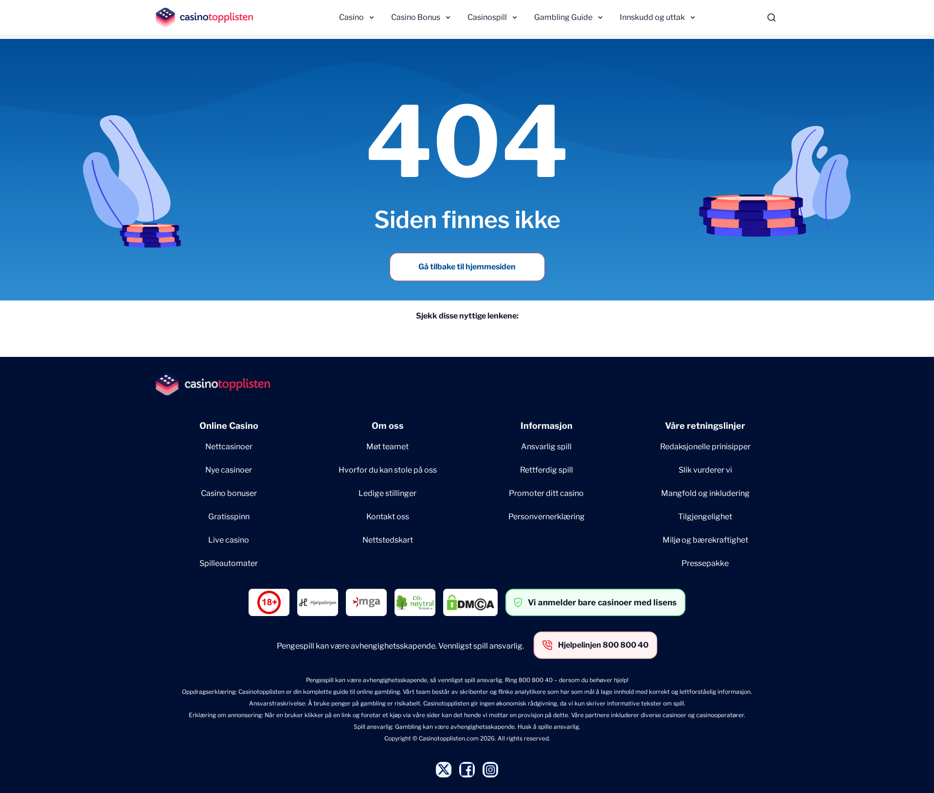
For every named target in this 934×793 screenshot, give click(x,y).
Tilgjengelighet (705, 516)
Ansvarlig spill (546, 446)
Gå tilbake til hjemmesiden (467, 266)
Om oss (388, 426)
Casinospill (487, 17)
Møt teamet (387, 446)
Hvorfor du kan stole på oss (388, 470)
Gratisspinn (229, 516)
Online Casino (228, 426)
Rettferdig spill (546, 470)
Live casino (228, 540)
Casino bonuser (229, 493)
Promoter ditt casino (546, 493)
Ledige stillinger (387, 493)
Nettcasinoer (228, 446)
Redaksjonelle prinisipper (705, 446)
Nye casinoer (228, 470)
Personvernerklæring (546, 516)
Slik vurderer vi (705, 470)
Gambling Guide (563, 17)
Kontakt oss (387, 516)
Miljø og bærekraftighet (705, 540)
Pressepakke (705, 563)
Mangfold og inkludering (705, 493)
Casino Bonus (415, 17)
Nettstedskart (387, 540)
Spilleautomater (228, 563)
